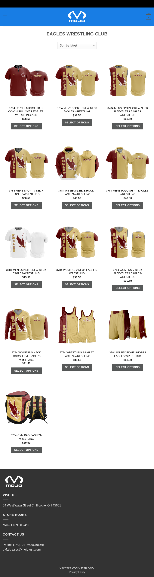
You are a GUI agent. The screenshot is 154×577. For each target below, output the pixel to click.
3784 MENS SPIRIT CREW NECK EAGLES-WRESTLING (26, 271)
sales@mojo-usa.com (26, 549)
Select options (26, 126)
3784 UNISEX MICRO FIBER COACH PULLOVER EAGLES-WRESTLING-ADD (26, 111)
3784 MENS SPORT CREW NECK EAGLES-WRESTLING (77, 110)
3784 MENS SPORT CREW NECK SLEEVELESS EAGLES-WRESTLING (127, 111)
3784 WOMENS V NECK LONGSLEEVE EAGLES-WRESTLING (26, 356)
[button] (5, 16)
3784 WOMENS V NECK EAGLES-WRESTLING (76, 271)
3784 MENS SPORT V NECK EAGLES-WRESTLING (26, 192)
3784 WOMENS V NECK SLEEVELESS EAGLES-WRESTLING (127, 273)
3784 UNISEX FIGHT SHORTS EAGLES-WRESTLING (127, 354)
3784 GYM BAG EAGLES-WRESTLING (26, 437)
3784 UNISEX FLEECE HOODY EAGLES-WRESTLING (77, 192)
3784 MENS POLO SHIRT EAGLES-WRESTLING (127, 192)
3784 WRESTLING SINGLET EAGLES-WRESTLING (77, 354)
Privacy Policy (77, 571)
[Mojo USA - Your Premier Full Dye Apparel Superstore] (77, 17)
